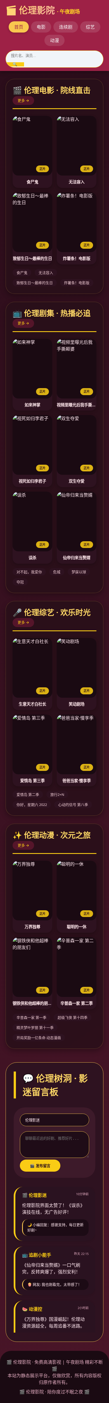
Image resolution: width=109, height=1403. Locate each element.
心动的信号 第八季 (73, 804)
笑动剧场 (76, 704)
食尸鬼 (32, 182)
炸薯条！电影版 (76, 258)
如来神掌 (32, 404)
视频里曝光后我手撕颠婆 (76, 404)
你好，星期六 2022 (31, 804)
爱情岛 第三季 (32, 780)
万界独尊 (32, 926)
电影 (41, 27)
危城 (56, 571)
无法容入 (76, 182)
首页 (18, 27)
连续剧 (65, 27)
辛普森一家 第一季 (31, 1017)
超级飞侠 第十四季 (72, 1017)
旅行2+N (57, 794)
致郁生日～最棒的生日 (32, 258)
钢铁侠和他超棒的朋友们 (32, 1003)
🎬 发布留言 (40, 1166)
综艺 (90, 27)
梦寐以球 (79, 571)
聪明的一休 (76, 926)
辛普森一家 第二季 (76, 1003)
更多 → (23, 100)
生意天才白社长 (32, 704)
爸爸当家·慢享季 (76, 780)
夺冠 (20, 581)
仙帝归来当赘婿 (76, 557)
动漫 (54, 40)
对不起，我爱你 (29, 571)
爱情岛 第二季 (27, 794)
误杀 (32, 557)
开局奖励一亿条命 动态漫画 (38, 1037)
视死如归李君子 (32, 481)
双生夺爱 (76, 481)
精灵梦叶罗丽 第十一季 (35, 1027)
